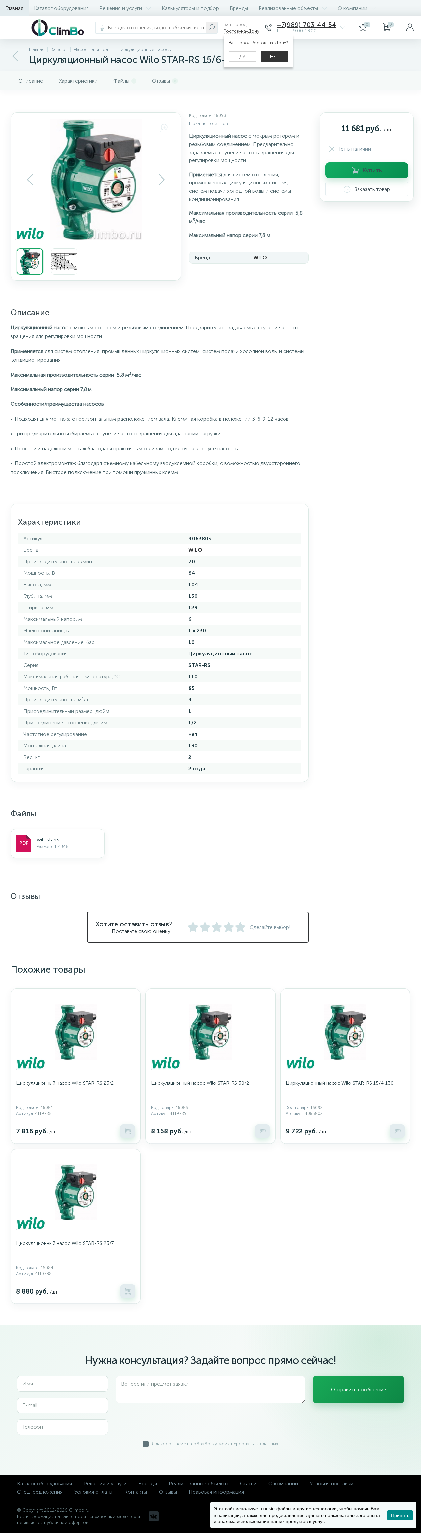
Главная (14, 8)
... (388, 8)
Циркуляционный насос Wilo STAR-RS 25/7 (65, 1243)
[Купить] (127, 1131)
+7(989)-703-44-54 (306, 25)
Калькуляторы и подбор (190, 8)
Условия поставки (331, 1483)
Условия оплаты (93, 1492)
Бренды (239, 8)
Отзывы (168, 1492)
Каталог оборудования (61, 8)
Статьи (248, 1483)
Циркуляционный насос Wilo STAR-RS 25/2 (65, 1083)
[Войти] (410, 27)
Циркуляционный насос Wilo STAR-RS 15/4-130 (340, 1083)
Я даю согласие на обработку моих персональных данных (215, 1444)
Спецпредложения (39, 1492)
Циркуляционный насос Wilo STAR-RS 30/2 (200, 1083)
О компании (352, 8)
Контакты (135, 1492)
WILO (260, 258)
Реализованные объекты (288, 8)
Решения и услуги (120, 8)
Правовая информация (216, 1492)
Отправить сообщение (358, 1389)
